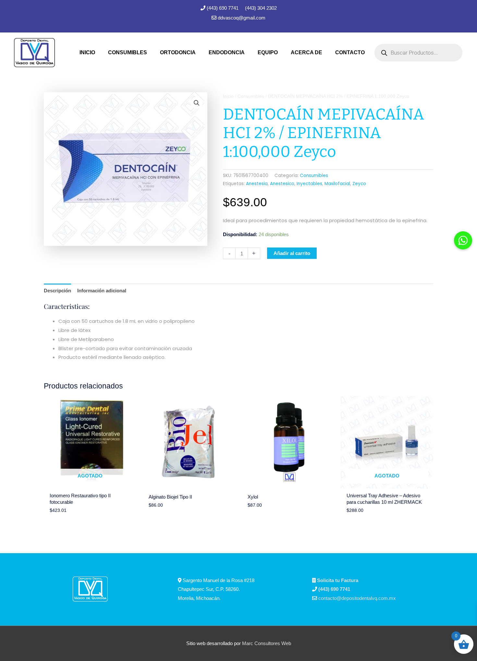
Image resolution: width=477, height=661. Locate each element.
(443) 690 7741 (223, 8)
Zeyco (359, 184)
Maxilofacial (337, 184)
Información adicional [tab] (101, 290)
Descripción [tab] (57, 290)
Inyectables (309, 184)
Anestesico (282, 184)
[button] (196, 103)
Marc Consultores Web (266, 643)
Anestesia (257, 184)
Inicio (228, 96)
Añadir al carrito (292, 253)
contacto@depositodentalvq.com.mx (357, 598)
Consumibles (251, 96)
